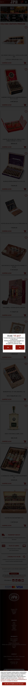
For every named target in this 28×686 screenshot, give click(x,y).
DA (8, 347)
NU (20, 347)
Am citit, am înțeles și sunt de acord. (14, 683)
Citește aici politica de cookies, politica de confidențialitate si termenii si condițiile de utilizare (14, 679)
